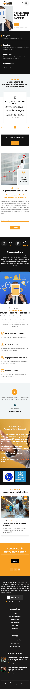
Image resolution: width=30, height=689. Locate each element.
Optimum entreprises (15, 640)
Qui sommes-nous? (15, 616)
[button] (26, 3)
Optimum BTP (15, 643)
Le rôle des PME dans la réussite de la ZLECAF (14, 524)
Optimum (7, 521)
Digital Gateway (15, 646)
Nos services (15, 619)
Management (16, 521)
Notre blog (15, 625)
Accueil (15, 613)
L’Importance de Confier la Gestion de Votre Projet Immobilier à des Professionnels (18, 659)
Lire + (17, 24)
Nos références (15, 622)
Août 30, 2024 (12, 663)
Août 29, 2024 (12, 673)
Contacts (15, 628)
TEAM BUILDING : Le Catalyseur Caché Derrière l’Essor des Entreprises (17, 669)
